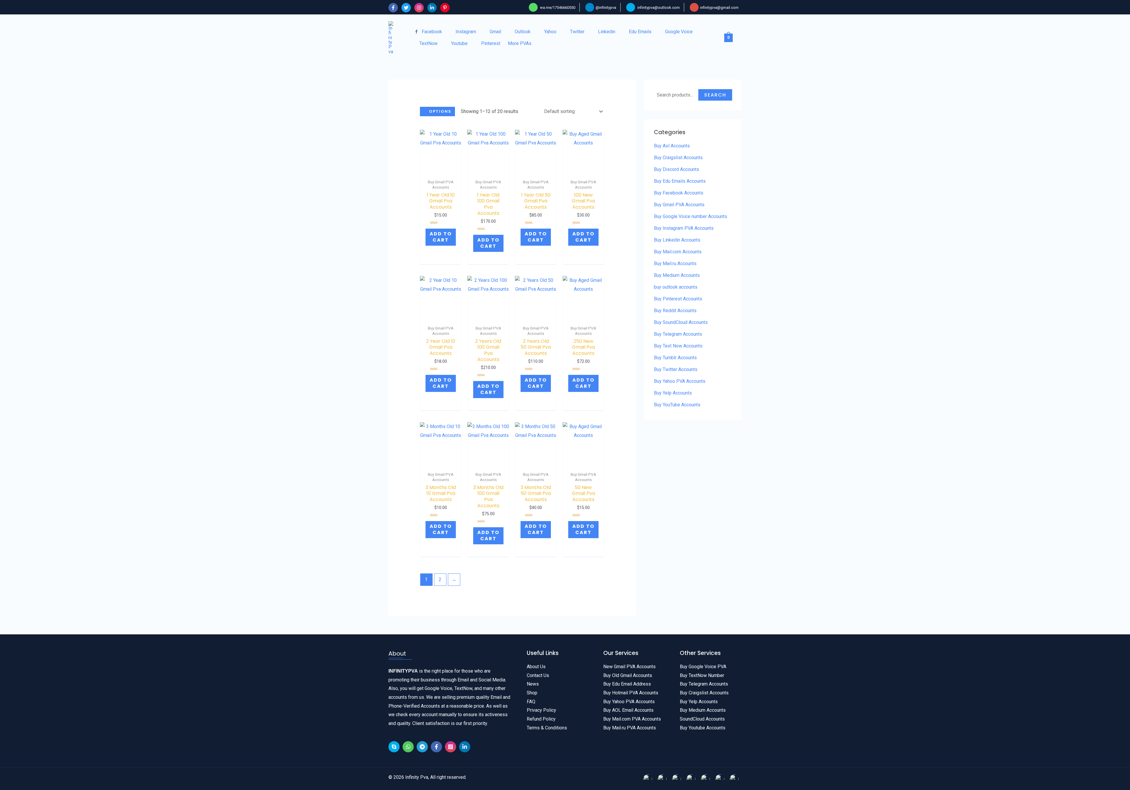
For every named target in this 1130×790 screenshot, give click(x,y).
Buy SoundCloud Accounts (681, 322)
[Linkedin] (432, 7)
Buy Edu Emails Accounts (680, 181)
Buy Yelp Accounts (673, 393)
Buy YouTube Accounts (677, 405)
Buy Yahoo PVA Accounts (679, 381)
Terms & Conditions (547, 728)
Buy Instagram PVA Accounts (684, 228)
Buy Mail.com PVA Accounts (632, 719)
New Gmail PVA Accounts (629, 666)
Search (715, 95)
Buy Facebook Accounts (678, 193)
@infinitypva (606, 7)
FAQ (531, 701)
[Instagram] (419, 7)
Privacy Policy (541, 710)
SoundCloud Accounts (702, 719)
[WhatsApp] (408, 746)
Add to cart (441, 236)
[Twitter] (406, 7)
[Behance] (394, 746)
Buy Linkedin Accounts (677, 240)
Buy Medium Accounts (677, 275)
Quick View (440, 166)
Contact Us (538, 675)
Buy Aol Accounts (672, 146)
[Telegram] (422, 746)
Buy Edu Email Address (627, 684)
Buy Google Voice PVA (703, 666)
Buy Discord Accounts (676, 169)
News (533, 684)
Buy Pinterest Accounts (678, 299)
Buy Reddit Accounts (675, 310)
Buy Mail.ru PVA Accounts (629, 728)
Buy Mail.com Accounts (678, 252)
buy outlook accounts (675, 287)
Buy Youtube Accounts (702, 728)
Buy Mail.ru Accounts (675, 263)
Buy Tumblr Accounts (675, 357)
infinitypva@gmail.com (719, 7)
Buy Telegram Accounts (678, 334)
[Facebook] (393, 7)
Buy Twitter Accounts (675, 369)
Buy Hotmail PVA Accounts (630, 693)
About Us (536, 666)
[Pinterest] (445, 7)
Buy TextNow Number (702, 675)
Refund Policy (541, 719)
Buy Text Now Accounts (678, 346)
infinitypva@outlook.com (658, 7)
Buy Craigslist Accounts (678, 157)
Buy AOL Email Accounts (628, 710)
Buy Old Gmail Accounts (627, 675)
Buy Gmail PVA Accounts (679, 204)
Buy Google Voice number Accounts (690, 216)
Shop (532, 693)
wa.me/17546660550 (557, 7)
